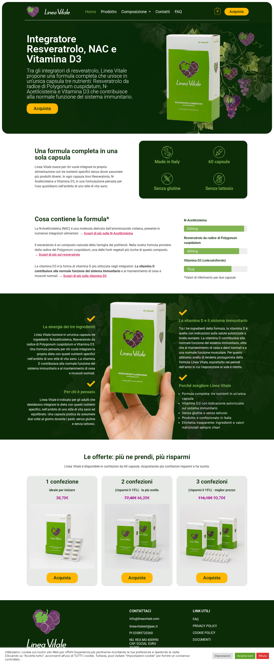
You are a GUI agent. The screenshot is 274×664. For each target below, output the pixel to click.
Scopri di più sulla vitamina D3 (85, 276)
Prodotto (109, 12)
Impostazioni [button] (222, 655)
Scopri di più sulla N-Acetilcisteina (108, 233)
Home (90, 12)
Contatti (162, 12)
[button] (136, 12)
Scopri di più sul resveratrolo (59, 255)
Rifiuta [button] (263, 655)
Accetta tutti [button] (245, 655)
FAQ (178, 12)
